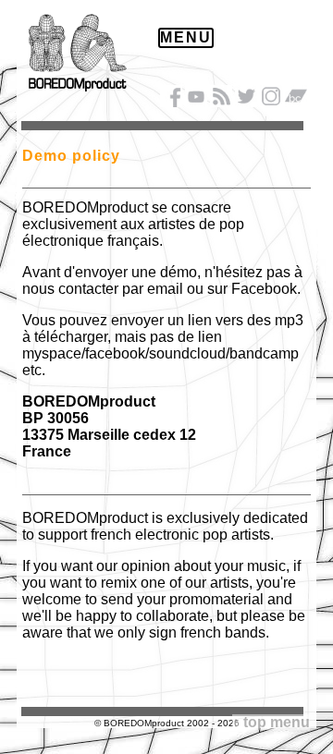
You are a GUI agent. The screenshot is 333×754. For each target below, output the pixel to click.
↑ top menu (271, 722)
